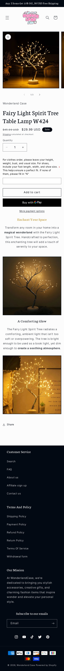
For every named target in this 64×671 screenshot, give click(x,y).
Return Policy (15, 540)
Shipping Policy (16, 516)
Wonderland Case (26, 665)
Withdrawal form (17, 556)
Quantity (8, 140)
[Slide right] (40, 95)
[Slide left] (24, 95)
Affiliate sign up (17, 485)
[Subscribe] (53, 623)
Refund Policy (15, 532)
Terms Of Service (18, 548)
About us (12, 477)
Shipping (7, 134)
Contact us (14, 493)
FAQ (9, 469)
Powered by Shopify (46, 665)
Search (11, 461)
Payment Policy (16, 524)
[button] (7, 18)
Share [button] (10, 424)
